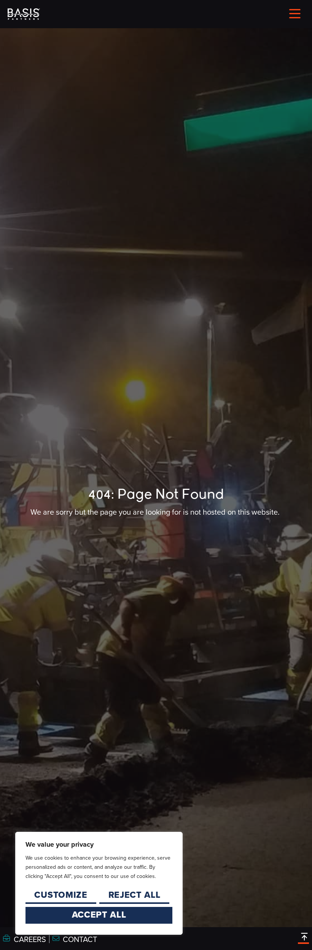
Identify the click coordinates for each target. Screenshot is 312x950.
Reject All (134, 894)
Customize (60, 894)
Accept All (99, 914)
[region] (99, 883)
